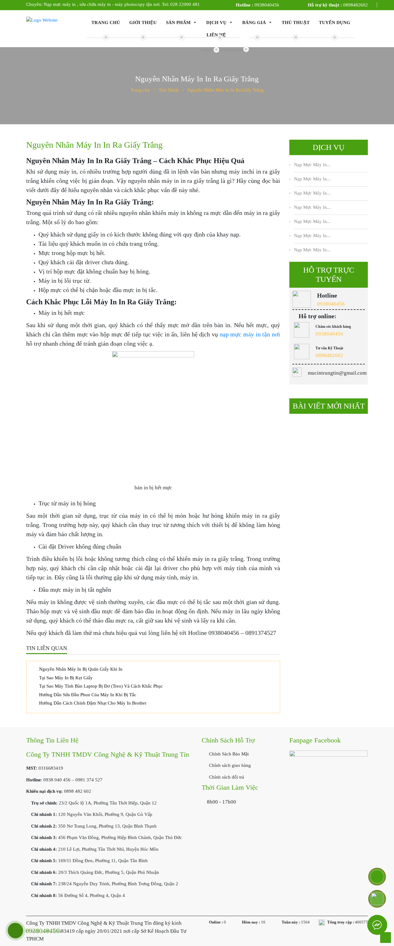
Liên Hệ (216, 34)
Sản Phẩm (178, 22)
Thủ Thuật (296, 22)
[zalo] (377, 899)
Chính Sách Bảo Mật (228, 753)
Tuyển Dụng (334, 22)
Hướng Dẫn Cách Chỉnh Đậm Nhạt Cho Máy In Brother (93, 703)
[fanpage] (328, 779)
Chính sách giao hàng (229, 765)
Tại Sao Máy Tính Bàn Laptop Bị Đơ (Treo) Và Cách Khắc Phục (101, 686)
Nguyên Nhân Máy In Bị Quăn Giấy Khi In (81, 669)
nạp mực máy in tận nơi (250, 334)
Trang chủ (105, 22)
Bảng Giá (254, 22)
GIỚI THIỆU (143, 22)
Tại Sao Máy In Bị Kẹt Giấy (66, 677)
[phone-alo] (377, 876)
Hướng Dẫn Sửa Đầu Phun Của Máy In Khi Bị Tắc (87, 694)
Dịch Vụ (216, 22)
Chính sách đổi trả (226, 777)
